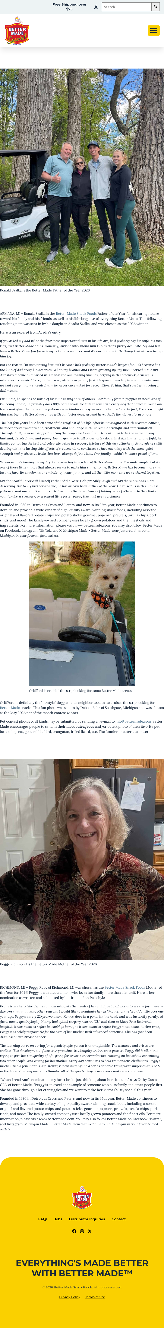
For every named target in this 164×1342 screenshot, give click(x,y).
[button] (156, 6)
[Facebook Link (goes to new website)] (74, 1231)
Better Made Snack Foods (76, 313)
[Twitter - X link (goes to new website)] (89, 1231)
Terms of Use (95, 1297)
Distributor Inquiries (87, 1219)
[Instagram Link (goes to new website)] (82, 1231)
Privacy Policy (69, 1297)
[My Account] (96, 7)
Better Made (10, 707)
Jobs (58, 1219)
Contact (119, 1219)
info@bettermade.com (133, 721)
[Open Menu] (154, 30)
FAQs (42, 1219)
